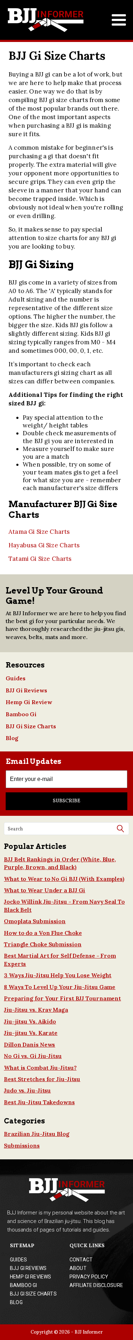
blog (16, 1302)
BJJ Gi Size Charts (31, 726)
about (78, 1268)
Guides (15, 678)
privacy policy (89, 1277)
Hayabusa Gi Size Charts (44, 545)
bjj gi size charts (33, 1294)
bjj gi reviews (28, 1268)
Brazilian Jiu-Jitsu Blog (37, 1133)
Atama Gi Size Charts (39, 532)
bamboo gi (23, 1285)
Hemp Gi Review (29, 702)
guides (18, 1259)
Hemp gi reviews (30, 1277)
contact (81, 1259)
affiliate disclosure (96, 1285)
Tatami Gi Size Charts (40, 559)
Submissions (22, 1145)
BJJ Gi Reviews (26, 690)
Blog (12, 737)
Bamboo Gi (21, 714)
